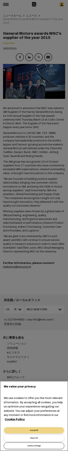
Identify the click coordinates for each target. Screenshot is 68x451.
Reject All (34, 438)
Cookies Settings (34, 446)
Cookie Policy (15, 419)
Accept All (34, 430)
